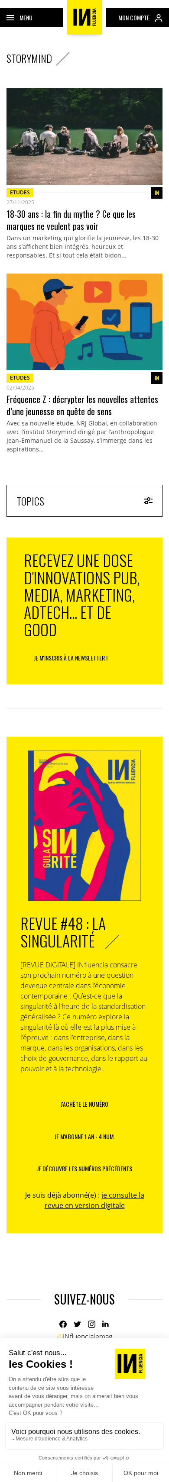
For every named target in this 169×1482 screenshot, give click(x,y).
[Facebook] (63, 1324)
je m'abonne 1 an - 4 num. (85, 1136)
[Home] (84, 17)
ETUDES (20, 192)
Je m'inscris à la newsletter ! (70, 657)
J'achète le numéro (84, 1103)
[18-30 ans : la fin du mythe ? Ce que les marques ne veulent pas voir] (84, 136)
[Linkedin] (106, 1324)
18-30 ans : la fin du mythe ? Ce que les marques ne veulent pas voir (71, 220)
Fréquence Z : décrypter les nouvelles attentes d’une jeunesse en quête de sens (82, 405)
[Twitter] (77, 1324)
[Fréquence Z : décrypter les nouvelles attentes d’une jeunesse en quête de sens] (84, 322)
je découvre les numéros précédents (84, 1168)
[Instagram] (91, 1324)
